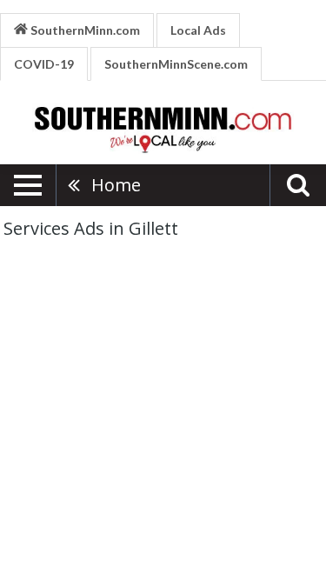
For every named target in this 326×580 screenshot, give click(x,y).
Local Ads (198, 30)
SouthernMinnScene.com (176, 64)
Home (116, 185)
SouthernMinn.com (84, 30)
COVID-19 (44, 64)
